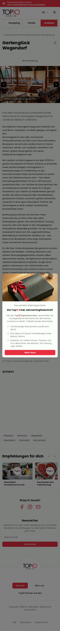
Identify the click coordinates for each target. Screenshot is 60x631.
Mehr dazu (30, 352)
